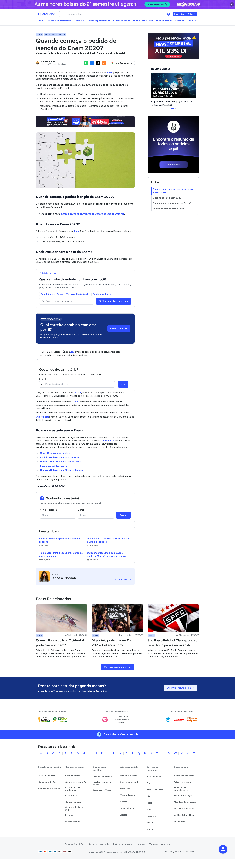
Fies (75, 401)
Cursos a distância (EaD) (74, 808)
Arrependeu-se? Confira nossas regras (121, 719)
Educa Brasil (180, 821)
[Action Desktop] (85, 121)
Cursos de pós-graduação (72, 788)
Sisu (72, 351)
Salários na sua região (49, 788)
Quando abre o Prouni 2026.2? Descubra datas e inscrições (109, 540)
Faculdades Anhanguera (53, 466)
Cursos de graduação (75, 782)
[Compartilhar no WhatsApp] (86, 63)
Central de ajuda (129, 734)
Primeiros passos (182, 782)
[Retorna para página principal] (46, 14)
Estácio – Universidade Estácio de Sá (59, 457)
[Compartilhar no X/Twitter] (98, 63)
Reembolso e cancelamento (181, 788)
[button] (223, 849)
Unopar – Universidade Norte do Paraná (61, 470)
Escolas (69, 815)
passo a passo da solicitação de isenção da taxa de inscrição (92, 213)
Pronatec (151, 816)
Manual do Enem (155, 790)
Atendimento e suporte (185, 802)
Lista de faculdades (102, 777)
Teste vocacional (46, 775)
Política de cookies (122, 844)
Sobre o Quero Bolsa (184, 775)
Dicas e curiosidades (130, 782)
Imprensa (140, 844)
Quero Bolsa (42, 416)
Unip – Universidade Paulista (55, 453)
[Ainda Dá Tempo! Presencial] (173, 46)
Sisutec (150, 822)
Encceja (151, 829)
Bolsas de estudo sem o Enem (169, 208)
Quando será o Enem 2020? (168, 197)
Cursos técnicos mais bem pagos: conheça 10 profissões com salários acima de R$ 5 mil (106, 554)
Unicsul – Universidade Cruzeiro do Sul (60, 461)
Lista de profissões (47, 782)
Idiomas (123, 802)
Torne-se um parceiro (160, 844)
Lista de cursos (72, 775)
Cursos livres (71, 795)
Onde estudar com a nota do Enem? (172, 203)
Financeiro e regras (183, 795)
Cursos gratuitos (73, 822)
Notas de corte (154, 777)
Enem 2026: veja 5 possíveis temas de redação (59, 540)
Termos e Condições (74, 844)
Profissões (125, 788)
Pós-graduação (127, 795)
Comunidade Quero (101, 790)
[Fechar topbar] (232, 4)
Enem (110, 72)
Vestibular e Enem (128, 775)
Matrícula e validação (184, 808)
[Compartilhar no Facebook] (92, 63)
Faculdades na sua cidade (101, 783)
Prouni (77, 392)
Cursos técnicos (73, 802)
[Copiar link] (104, 63)
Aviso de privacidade (99, 844)
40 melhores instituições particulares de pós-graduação (61, 554)
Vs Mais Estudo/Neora (184, 815)
